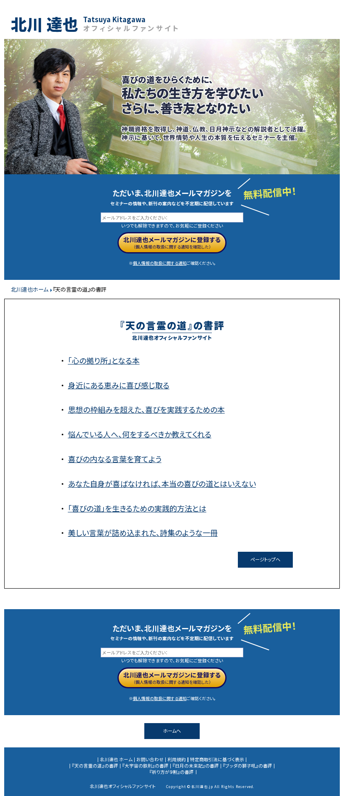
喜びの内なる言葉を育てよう (115, 458)
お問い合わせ (150, 759)
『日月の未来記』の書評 (195, 765)
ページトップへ (265, 559)
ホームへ (172, 730)
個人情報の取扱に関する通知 (160, 263)
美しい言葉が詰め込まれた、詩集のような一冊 (143, 532)
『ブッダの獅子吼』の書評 (247, 765)
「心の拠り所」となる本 (104, 360)
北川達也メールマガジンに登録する (172, 239)
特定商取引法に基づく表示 (217, 759)
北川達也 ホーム (116, 759)
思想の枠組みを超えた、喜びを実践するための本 (146, 409)
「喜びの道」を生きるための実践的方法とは (137, 508)
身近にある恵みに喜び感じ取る (118, 385)
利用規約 (176, 759)
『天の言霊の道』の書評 (95, 765)
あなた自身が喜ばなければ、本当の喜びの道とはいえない (162, 483)
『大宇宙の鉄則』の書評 (145, 765)
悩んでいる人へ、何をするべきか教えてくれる (139, 434)
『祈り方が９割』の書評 (171, 772)
